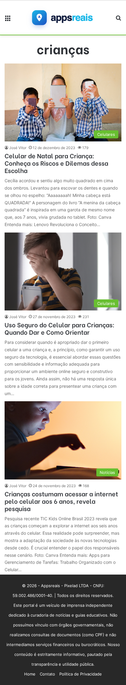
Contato (47, 674)
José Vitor (17, 147)
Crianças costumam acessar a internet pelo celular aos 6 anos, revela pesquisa (61, 501)
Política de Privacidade (80, 674)
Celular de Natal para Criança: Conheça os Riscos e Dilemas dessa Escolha (56, 163)
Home (29, 674)
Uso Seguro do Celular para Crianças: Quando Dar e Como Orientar (59, 328)
